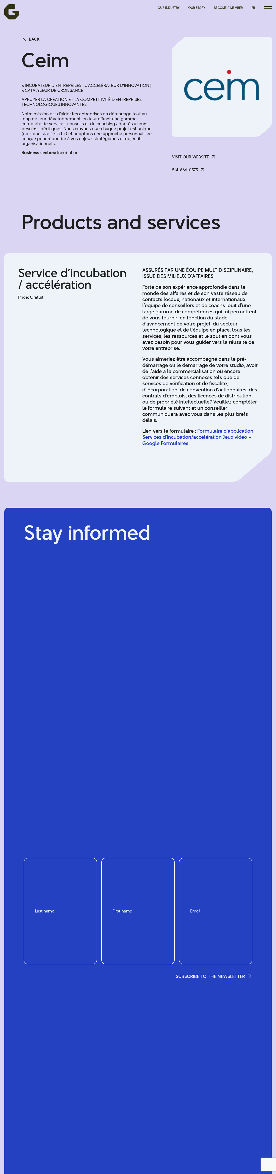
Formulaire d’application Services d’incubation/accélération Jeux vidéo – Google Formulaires (197, 437)
